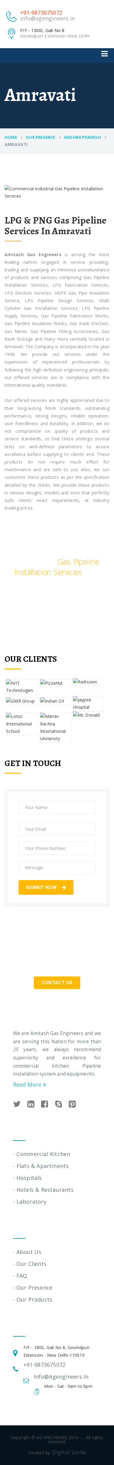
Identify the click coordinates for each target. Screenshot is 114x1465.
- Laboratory (30, 1201)
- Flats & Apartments (41, 1165)
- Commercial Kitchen (41, 1154)
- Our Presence (33, 1287)
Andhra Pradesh (82, 137)
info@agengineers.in (47, 18)
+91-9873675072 (41, 12)
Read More (28, 1084)
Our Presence (40, 137)
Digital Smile (69, 1452)
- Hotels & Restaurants (43, 1189)
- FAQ (20, 1275)
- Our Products (33, 1299)
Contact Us (57, 982)
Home (11, 137)
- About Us (27, 1251)
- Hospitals (27, 1177)
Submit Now (42, 887)
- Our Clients (30, 1263)
